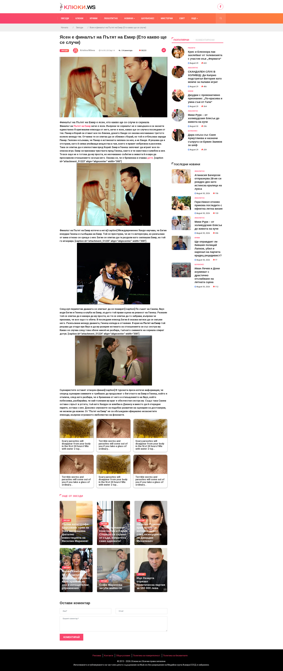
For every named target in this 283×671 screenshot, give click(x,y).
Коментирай (71, 637)
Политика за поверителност (146, 655)
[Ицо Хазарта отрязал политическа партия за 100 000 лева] (150, 570)
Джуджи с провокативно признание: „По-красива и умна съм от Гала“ (205, 98)
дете (150, 157)
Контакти (108, 655)
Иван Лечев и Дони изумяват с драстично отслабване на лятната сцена (207, 275)
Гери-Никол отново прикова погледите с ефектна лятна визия (209, 205)
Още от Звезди (72, 496)
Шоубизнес (147, 18)
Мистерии (167, 18)
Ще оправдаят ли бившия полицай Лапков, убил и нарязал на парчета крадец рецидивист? (208, 248)
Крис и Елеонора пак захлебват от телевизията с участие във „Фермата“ (205, 55)
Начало (64, 27)
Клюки (79, 18)
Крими (93, 18)
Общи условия (123, 655)
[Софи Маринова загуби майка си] (113, 570)
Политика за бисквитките (175, 655)
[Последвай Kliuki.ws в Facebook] (220, 7)
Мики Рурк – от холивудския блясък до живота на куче (203, 118)
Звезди (65, 18)
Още (193, 18)
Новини (128, 18)
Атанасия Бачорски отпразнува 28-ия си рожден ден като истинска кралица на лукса (208, 182)
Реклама (97, 655)
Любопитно (111, 18)
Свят (182, 18)
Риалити (191, 48)
